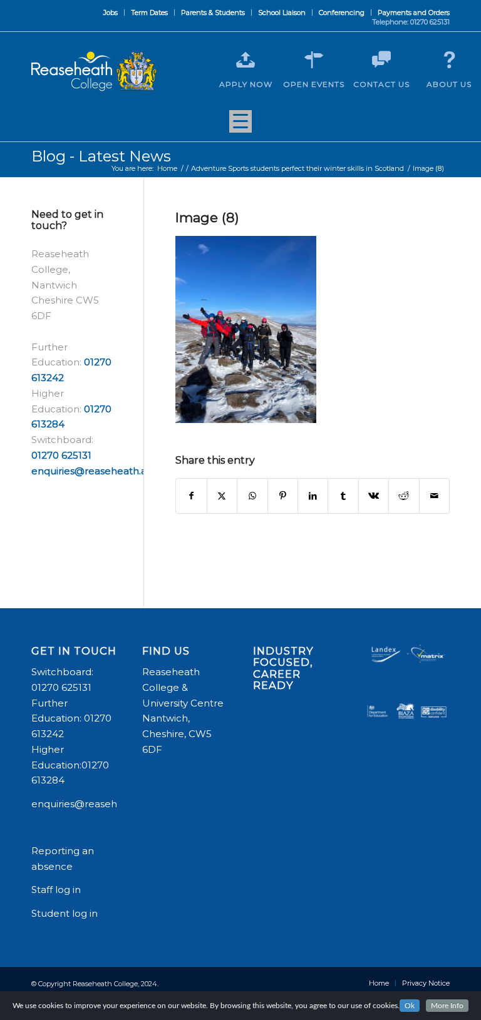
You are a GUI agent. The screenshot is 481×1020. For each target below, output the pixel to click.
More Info (447, 1005)
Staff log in (56, 889)
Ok (410, 1005)
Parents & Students (213, 12)
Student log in (65, 913)
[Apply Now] (245, 60)
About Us (449, 84)
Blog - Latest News (101, 156)
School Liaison (282, 12)
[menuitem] (111, 12)
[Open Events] (313, 60)
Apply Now (245, 84)
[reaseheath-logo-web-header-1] (94, 71)
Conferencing (342, 12)
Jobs (110, 12)
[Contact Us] (381, 60)
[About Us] (449, 60)
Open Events (313, 84)
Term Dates (149, 12)
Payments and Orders (414, 12)
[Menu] (240, 125)
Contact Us (381, 84)
